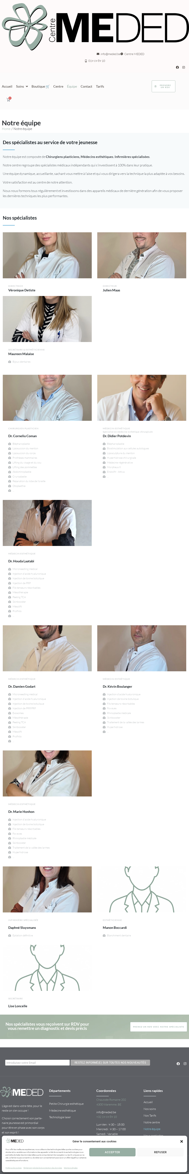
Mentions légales (71, 1168)
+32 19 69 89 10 (106, 1117)
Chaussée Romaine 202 (111, 1099)
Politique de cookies (14, 1168)
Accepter (112, 1152)
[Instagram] (183, 67)
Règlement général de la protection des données (42, 1168)
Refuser (160, 1152)
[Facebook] (177, 67)
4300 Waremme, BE (108, 1104)
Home (6, 129)
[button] (181, 1141)
